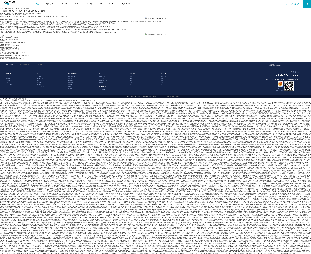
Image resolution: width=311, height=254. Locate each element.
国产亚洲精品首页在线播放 (245, 117)
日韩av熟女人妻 (260, 190)
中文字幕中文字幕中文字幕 (236, 206)
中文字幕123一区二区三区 (262, 128)
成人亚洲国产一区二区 (153, 180)
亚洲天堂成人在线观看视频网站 (50, 120)
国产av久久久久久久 (232, 185)
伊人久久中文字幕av (204, 102)
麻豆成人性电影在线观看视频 (302, 170)
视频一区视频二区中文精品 (274, 152)
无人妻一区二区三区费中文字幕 (301, 196)
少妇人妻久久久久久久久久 (38, 102)
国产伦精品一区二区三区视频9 (137, 110)
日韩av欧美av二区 (204, 130)
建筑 (131, 82)
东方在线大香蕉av (212, 125)
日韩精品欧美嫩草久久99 (95, 147)
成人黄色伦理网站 (160, 203)
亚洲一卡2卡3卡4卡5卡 (133, 131)
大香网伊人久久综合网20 (145, 108)
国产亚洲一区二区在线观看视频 (132, 167)
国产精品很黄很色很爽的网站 (97, 117)
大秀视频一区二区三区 (105, 167)
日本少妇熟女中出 (185, 152)
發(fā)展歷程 (9, 84)
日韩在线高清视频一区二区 (264, 123)
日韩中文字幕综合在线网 (149, 160)
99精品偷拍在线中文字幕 (18, 201)
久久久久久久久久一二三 (226, 188)
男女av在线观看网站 (142, 180)
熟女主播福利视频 (208, 144)
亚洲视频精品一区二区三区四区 (143, 102)
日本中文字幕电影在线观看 (105, 139)
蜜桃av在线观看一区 (243, 167)
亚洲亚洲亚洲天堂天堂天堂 (244, 193)
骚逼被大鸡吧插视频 (138, 146)
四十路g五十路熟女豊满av (128, 105)
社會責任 (8, 80)
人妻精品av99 (25, 154)
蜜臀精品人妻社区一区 (110, 151)
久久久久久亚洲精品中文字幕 (42, 190)
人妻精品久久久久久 (213, 186)
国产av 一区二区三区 (108, 143)
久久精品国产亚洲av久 (114, 123)
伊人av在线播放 (195, 102)
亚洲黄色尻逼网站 (15, 144)
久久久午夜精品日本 (294, 128)
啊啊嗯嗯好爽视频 (242, 160)
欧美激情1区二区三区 (8, 143)
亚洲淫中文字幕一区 (104, 105)
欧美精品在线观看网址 (200, 117)
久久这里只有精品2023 (215, 130)
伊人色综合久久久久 (122, 131)
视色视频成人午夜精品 (69, 193)
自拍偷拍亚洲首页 (134, 162)
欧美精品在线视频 (233, 149)
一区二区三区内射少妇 (124, 134)
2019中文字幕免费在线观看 (87, 186)
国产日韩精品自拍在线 (152, 104)
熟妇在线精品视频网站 (51, 102)
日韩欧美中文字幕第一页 (106, 172)
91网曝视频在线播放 (50, 117)
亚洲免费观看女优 (118, 185)
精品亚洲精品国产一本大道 (296, 203)
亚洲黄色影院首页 (272, 204)
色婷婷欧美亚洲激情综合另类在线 (201, 178)
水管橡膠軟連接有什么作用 (11, 37)
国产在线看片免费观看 (264, 120)
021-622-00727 (286, 75)
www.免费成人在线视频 (152, 156)
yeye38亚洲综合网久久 (128, 139)
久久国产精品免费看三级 (304, 120)
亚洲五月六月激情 (284, 120)
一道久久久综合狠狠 (283, 105)
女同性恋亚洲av (18, 188)
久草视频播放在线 (282, 201)
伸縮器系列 (70, 78)
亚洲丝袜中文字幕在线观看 (38, 162)
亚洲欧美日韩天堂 (204, 196)
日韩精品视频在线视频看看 (194, 131)
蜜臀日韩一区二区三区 (19, 104)
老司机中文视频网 (294, 115)
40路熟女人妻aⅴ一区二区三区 (274, 147)
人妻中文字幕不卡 (209, 110)
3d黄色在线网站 (263, 204)
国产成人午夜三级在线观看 (290, 118)
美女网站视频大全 (22, 113)
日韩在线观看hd (56, 173)
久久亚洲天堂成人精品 (152, 120)
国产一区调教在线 (53, 115)
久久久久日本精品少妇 (13, 134)
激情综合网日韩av (260, 131)
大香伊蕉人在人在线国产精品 (238, 143)
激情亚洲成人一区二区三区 (187, 156)
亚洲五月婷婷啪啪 (104, 154)
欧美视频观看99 (207, 134)
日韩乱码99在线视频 (38, 138)
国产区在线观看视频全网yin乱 (179, 113)
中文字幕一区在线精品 (192, 198)
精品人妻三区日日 (270, 131)
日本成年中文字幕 (135, 134)
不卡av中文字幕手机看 (15, 191)
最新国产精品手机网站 (49, 167)
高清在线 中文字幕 (115, 113)
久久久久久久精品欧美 (5, 102)
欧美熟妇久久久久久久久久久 (270, 105)
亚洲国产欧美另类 (304, 115)
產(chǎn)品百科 (41, 87)
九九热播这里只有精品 (208, 138)
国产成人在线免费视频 (92, 193)
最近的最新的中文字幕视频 (211, 115)
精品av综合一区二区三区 (259, 147)
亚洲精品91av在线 (251, 156)
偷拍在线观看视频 (191, 125)
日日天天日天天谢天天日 (259, 117)
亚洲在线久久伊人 (9, 130)
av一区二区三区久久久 (88, 125)
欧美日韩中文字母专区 (99, 160)
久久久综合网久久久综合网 (276, 162)
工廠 (131, 78)
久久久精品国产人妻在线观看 (294, 117)
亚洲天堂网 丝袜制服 (221, 164)
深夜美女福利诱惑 (86, 206)
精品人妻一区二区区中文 (242, 107)
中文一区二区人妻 (96, 112)
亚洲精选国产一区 (64, 130)
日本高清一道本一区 (149, 173)
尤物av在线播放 (139, 173)
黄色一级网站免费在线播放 (153, 128)
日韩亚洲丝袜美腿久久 (39, 112)
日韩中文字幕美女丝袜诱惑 (115, 125)
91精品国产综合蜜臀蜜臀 (248, 133)
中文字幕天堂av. (152, 141)
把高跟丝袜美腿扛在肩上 (56, 105)
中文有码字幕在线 (6, 108)
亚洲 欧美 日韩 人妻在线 (279, 126)
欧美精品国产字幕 (177, 183)
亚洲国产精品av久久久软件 (41, 144)
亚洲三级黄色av (112, 130)
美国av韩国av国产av (241, 112)
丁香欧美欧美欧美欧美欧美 (189, 151)
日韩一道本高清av (93, 139)
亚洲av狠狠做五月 (142, 123)
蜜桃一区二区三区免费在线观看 (228, 151)
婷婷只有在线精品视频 (181, 110)
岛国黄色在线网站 (119, 188)
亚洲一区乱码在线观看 (142, 112)
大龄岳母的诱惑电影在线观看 (255, 164)
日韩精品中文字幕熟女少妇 (91, 105)
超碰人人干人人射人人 (263, 102)
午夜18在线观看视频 (292, 182)
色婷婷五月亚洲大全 (170, 110)
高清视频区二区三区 (40, 178)
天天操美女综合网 (158, 177)
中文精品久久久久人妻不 (155, 117)
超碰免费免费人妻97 (23, 131)
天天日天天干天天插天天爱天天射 (196, 110)
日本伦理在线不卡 (260, 110)
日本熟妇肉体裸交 (91, 165)
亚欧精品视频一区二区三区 (110, 156)
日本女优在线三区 (195, 172)
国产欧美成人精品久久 (83, 117)
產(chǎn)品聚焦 (25, 8)
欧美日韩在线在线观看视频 (295, 131)
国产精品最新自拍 (103, 102)
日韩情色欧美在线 (146, 164)
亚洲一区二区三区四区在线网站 (118, 154)
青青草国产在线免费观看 (244, 185)
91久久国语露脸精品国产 (236, 110)
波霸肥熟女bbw (165, 178)
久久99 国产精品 (172, 144)
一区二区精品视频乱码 (104, 198)
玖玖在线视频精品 (135, 190)
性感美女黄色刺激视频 (111, 117)
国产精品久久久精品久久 (150, 121)
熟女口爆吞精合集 (197, 175)
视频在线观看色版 (53, 164)
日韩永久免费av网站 (188, 138)
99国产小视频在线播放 (293, 157)
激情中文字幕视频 (206, 173)
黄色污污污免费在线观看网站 (105, 159)
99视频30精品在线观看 (83, 196)
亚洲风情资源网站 (29, 190)
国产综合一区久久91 (256, 165)
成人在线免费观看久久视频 (257, 199)
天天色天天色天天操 (115, 195)
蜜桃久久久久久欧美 (196, 173)
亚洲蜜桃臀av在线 (162, 144)
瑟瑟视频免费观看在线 (85, 108)
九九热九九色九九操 (135, 113)
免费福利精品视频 (268, 185)
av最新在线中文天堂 (99, 170)
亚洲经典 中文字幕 (244, 198)
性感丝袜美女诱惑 (145, 113)
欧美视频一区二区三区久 (73, 108)
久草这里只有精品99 (53, 188)
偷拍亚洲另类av (152, 195)
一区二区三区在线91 (22, 118)
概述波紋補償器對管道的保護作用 (8, 57)
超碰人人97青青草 (235, 115)
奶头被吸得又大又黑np (161, 188)
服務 (100, 4)
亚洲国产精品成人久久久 (182, 170)
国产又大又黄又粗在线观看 (269, 165)
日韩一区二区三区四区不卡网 (163, 151)
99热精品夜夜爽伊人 (157, 108)
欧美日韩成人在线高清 (101, 130)
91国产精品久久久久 (218, 167)
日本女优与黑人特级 (162, 105)
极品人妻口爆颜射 (54, 152)
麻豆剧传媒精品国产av (180, 112)
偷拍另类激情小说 (264, 173)
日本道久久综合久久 (238, 190)
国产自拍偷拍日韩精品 (222, 104)
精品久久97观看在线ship (285, 121)
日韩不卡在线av (33, 151)
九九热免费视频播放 (65, 121)
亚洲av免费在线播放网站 (173, 143)
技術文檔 (39, 80)
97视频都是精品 (128, 170)
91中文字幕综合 (107, 104)
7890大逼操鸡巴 (247, 130)
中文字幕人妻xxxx (26, 102)
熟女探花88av (252, 121)
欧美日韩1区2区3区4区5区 (289, 134)
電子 (131, 80)
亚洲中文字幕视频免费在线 (76, 190)
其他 (131, 84)
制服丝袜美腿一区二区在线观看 (18, 121)
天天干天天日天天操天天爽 (174, 175)
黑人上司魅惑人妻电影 (97, 180)
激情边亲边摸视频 (118, 128)
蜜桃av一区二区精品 (268, 170)
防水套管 (70, 87)
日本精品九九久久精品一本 (32, 156)
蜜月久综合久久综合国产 (219, 123)
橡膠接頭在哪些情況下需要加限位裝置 (9, 49)
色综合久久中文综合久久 (226, 196)
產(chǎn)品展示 (50, 4)
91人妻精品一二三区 (227, 102)
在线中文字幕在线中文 (138, 118)
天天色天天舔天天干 (251, 102)
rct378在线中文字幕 (248, 175)
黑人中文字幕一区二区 (72, 162)
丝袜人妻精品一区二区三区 (215, 198)
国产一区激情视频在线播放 (14, 162)
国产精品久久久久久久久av (209, 165)
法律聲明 (8, 82)
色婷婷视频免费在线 (48, 193)
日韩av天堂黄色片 (75, 121)
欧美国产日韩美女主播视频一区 (298, 183)
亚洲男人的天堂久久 (245, 186)
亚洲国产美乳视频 (26, 191)
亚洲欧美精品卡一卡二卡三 (290, 149)
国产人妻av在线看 (15, 199)
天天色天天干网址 (59, 136)
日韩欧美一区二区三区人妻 (153, 165)
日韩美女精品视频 (57, 156)
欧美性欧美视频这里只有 (164, 159)
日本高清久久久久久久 (170, 196)
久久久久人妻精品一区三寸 (139, 170)
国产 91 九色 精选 (269, 151)
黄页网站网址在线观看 (270, 157)
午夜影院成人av (87, 133)
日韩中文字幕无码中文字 (65, 164)
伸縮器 (162, 78)
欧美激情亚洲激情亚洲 (224, 186)
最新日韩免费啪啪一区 (51, 199)
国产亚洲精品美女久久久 (36, 193)
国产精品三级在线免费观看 (196, 126)
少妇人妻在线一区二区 (86, 152)
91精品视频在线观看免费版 (115, 115)
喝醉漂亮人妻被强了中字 (45, 156)
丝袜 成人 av (271, 146)
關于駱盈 (64, 4)
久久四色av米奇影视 (251, 196)
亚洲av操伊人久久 (65, 185)
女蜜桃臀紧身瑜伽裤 (39, 117)
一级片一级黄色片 (176, 123)
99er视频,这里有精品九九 (192, 128)
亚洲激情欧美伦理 (75, 152)
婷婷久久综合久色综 (231, 123)
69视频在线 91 (278, 130)
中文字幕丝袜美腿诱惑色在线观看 (268, 144)
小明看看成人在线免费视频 (118, 104)
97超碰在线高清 (138, 193)
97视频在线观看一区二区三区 (24, 138)
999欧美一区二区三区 (292, 201)
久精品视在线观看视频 (133, 183)
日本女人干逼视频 (24, 133)
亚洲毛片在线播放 (194, 196)
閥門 (162, 84)
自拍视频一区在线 (97, 131)
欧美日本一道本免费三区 (104, 204)
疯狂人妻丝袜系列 (63, 120)
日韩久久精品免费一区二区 (137, 182)
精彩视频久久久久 (47, 173)
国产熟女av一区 (203, 177)
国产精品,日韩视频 (272, 201)
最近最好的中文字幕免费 (272, 121)
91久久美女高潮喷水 (287, 152)
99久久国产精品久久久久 (297, 108)
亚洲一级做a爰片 (67, 126)
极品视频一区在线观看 (269, 113)
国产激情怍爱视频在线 (186, 165)
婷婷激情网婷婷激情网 (242, 144)
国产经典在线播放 (247, 104)
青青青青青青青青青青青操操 (31, 139)
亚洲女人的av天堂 (207, 123)
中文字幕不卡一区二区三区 (42, 149)
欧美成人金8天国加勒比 (247, 115)
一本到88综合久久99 (147, 206)
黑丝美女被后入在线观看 (90, 110)
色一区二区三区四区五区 (294, 167)
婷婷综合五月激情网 (153, 201)
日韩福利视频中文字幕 (159, 204)
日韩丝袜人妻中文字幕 (141, 141)
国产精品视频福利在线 (53, 125)
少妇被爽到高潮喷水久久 (56, 147)
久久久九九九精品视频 (280, 151)
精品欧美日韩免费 (32, 164)
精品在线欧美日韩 (85, 121)
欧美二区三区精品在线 (189, 190)
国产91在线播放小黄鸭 (258, 104)
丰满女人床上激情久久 (130, 112)
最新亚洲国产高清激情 (265, 180)
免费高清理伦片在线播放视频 (196, 160)
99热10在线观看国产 (184, 115)
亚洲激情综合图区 (246, 182)
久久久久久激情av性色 (224, 170)
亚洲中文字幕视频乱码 (300, 156)
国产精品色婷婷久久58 (252, 126)
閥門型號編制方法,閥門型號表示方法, (9, 52)
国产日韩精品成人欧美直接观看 (171, 108)
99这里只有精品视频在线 (222, 156)
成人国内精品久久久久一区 (135, 160)
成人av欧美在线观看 (259, 136)
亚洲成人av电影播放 (66, 110)
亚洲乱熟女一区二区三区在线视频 (152, 186)
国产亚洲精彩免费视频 (36, 120)
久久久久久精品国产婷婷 (149, 151)
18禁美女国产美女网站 (111, 160)
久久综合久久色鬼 (187, 183)
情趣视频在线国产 (150, 203)
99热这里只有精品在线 (196, 146)
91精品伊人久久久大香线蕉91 (15, 112)
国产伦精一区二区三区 (253, 152)
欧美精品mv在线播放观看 (243, 141)
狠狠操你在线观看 (283, 128)
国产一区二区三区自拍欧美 (199, 159)
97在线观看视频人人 (8, 177)
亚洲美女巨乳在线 (45, 131)
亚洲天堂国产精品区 (61, 162)
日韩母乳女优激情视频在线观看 (201, 107)
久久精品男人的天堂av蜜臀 (280, 138)
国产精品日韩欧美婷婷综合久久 (290, 164)
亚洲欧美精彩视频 (171, 104)
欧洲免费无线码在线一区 (174, 105)
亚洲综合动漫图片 (185, 102)
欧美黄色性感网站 (68, 104)
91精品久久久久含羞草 (91, 175)
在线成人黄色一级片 (202, 143)
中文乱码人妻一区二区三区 (36, 133)
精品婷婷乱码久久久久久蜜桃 (271, 112)
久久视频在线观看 (169, 190)
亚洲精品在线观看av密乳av (78, 102)
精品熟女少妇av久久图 (229, 154)
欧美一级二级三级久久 (257, 182)
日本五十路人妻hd (152, 185)
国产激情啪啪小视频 (169, 125)
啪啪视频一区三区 (79, 105)
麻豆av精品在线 (292, 193)
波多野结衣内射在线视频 (277, 118)
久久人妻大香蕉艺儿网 (212, 121)
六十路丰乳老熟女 (162, 120)
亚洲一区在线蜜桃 (204, 128)
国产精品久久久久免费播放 (48, 118)
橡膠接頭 (163, 76)
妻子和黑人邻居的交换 (44, 107)
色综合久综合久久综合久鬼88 (25, 204)
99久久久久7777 (178, 138)
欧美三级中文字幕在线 (210, 105)
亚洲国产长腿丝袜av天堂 (281, 131)
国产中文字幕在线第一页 (215, 195)
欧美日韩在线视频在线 (130, 165)
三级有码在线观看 (290, 102)
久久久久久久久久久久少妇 (265, 126)
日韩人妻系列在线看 (171, 185)
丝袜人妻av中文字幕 (172, 188)
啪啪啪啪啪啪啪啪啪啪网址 (292, 198)
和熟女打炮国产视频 (134, 136)
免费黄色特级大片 (130, 141)
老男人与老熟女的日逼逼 (154, 123)
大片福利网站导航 (280, 104)
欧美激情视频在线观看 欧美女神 (224, 190)
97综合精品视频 (9, 104)
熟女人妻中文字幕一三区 (17, 115)
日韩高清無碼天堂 (206, 152)
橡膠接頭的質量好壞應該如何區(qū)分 (9, 42)
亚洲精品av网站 (10, 164)
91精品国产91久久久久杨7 (139, 147)
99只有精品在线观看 (107, 112)
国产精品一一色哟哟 (33, 105)
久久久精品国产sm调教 (249, 190)
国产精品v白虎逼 (267, 164)
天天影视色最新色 (48, 133)
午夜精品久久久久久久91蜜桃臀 (56, 201)
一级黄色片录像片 (203, 193)
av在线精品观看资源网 (257, 125)
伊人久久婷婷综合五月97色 (109, 131)
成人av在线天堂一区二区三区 (203, 136)
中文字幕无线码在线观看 (26, 136)
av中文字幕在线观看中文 (46, 172)
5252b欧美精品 (252, 123)
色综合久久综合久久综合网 (92, 113)
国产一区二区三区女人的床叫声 (23, 167)
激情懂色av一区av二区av (142, 125)
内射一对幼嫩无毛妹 (80, 149)
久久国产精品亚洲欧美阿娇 (184, 104)
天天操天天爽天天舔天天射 (43, 141)
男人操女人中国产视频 (163, 115)
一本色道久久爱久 (203, 139)
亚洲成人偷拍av (124, 138)
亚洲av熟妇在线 (60, 157)
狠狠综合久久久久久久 (223, 182)
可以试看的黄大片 (191, 169)
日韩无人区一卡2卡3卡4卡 (154, 178)
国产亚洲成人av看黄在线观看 (242, 173)
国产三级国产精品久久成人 (169, 117)
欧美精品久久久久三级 (151, 115)
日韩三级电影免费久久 (287, 196)
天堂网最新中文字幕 (300, 147)
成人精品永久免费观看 (36, 196)
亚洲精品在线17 (13, 113)
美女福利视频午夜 (273, 102)
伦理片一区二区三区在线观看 (198, 104)
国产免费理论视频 (222, 169)
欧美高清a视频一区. (92, 118)
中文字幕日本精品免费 (165, 113)
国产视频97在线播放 (90, 183)
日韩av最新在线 (130, 154)
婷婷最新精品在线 (232, 193)
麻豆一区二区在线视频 (7, 188)
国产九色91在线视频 (109, 121)
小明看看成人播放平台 (65, 175)
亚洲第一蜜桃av (271, 156)
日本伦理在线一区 (26, 162)
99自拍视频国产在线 (187, 178)
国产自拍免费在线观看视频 (173, 149)
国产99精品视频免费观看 (27, 182)
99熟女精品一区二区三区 (67, 173)
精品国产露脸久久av (136, 177)
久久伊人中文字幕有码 (129, 185)
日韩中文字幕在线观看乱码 (139, 156)
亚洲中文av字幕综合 (243, 108)
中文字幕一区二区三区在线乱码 (158, 149)
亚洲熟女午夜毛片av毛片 (231, 108)
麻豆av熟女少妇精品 (298, 112)
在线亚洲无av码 (90, 170)
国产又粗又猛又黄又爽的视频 (241, 177)
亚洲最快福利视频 (179, 203)
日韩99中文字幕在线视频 (223, 133)
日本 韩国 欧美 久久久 (193, 113)
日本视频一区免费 (169, 136)
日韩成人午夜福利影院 (78, 123)
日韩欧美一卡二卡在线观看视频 (219, 185)
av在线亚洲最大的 (73, 120)
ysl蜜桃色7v (282, 102)
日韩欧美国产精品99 (245, 165)
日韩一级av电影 (33, 128)
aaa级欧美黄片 (225, 201)
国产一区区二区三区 (150, 110)
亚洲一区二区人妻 (9, 180)
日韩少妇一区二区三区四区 (294, 204)
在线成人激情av (170, 203)
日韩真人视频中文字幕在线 (114, 118)
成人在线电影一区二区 (270, 104)
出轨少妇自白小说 (174, 115)
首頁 (37, 4)
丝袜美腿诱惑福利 (84, 147)
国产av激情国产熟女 (185, 173)
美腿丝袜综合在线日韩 (246, 113)
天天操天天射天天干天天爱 (82, 136)
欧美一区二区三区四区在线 (113, 206)
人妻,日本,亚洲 (3, 198)
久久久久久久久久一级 (291, 159)
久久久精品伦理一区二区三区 (168, 169)
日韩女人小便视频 (302, 149)
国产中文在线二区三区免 (255, 107)
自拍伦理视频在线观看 (255, 183)
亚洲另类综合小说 (246, 170)
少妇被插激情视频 (106, 191)
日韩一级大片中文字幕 (140, 188)
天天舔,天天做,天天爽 (164, 107)
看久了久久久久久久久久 (229, 172)
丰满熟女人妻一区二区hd (32, 160)
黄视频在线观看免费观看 (96, 136)
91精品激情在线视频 (46, 104)
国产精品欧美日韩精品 (258, 206)
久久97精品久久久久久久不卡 (129, 152)
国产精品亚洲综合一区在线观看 (248, 139)
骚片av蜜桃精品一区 (244, 199)
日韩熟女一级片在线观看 (74, 199)
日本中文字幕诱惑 (94, 162)
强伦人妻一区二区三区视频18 (184, 157)
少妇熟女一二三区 (247, 206)
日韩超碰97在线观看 (154, 162)
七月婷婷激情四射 (156, 167)
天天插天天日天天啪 (84, 162)
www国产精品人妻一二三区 (142, 198)
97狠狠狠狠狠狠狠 (54, 190)
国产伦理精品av (111, 169)
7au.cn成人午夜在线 (237, 147)
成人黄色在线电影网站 (264, 143)
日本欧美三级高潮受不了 (170, 118)
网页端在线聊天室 (66, 186)
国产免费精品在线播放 (243, 204)
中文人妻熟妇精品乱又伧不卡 (235, 128)
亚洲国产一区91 (257, 115)
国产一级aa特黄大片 (65, 152)
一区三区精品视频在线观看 (167, 162)
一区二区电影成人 (303, 201)
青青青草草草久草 (211, 104)
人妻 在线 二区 (24, 151)
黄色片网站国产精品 (44, 105)
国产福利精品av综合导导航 (58, 131)
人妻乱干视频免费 (10, 185)
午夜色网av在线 (275, 154)
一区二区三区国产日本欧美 (82, 128)
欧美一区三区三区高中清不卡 (283, 113)
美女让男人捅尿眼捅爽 (247, 118)
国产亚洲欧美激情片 (305, 105)
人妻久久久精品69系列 (17, 152)
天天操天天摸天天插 (262, 178)
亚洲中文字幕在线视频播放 (129, 191)
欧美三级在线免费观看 (196, 123)
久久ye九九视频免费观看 (99, 152)
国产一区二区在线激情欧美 (101, 125)
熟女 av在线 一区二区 (127, 199)
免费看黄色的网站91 (175, 133)
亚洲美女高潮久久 (78, 104)
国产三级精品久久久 (55, 149)
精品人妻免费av (144, 190)
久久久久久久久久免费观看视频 (255, 112)
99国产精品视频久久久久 (23, 120)
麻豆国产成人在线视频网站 (156, 125)
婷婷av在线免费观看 (219, 144)
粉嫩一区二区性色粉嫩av (179, 182)
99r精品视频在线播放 (192, 185)
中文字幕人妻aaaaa (79, 154)
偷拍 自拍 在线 (126, 182)
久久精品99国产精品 (72, 117)
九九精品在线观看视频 (107, 108)
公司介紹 (8, 76)
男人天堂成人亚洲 (157, 206)
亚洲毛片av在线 (293, 206)
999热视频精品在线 (255, 138)
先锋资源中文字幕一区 (100, 186)
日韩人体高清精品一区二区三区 (45, 128)
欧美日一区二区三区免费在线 (17, 175)
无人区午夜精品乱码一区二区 (202, 203)
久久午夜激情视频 (45, 110)
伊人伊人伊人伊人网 (232, 141)
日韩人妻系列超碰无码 (291, 126)
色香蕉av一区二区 (156, 169)
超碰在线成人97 (50, 203)
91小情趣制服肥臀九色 (104, 120)
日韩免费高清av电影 (114, 138)
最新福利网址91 (69, 143)
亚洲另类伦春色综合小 (251, 162)
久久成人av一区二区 (5, 172)
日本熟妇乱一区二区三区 (258, 130)
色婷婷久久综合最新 (146, 138)
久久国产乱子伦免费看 (186, 133)
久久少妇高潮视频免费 (202, 169)
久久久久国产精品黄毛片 (128, 102)
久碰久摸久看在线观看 (196, 134)
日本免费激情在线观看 (8, 141)
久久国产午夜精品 (189, 117)
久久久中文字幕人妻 (97, 156)
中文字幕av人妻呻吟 (275, 108)
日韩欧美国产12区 (213, 169)
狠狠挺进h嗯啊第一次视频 (225, 162)
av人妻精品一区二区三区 (128, 198)
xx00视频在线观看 (280, 159)
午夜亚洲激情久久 (115, 110)
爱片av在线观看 (149, 191)
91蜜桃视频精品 (66, 206)
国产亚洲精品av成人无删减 (153, 170)
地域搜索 (39, 84)
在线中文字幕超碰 (150, 175)
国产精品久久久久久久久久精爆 (285, 144)
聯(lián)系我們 (126, 4)
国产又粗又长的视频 (52, 198)
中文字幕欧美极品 (228, 136)
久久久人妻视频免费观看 (80, 173)
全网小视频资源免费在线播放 (41, 147)
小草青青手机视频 (280, 156)
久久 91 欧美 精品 (295, 113)
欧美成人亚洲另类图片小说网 (189, 147)
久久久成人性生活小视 (117, 175)
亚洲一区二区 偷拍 (29, 117)
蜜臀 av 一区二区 (26, 196)
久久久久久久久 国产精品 (85, 134)
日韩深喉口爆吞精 (296, 172)
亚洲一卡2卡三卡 (33, 130)
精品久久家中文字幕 (140, 128)
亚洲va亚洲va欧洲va (181, 177)
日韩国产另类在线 (23, 186)
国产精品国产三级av (201, 182)
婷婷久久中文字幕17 (221, 183)
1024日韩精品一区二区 (270, 169)
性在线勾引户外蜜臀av (98, 141)
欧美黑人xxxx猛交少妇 (265, 141)
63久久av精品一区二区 (186, 199)
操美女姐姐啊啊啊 (7, 126)
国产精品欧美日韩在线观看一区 (71, 147)
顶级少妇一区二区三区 (27, 126)
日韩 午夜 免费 (223, 193)
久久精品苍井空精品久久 (17, 172)
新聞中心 (112, 4)
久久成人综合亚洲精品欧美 (103, 110)
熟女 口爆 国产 (22, 208)
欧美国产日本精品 (16, 102)
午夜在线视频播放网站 (264, 134)
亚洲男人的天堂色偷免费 (104, 157)
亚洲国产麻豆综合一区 (282, 165)
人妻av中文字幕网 (20, 160)
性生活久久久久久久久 (303, 206)
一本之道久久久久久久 (302, 133)
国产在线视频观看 (203, 206)
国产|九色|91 (30, 113)
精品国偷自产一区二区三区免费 (188, 143)
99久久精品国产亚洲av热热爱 (229, 195)
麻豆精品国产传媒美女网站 (192, 180)
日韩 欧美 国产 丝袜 (257, 170)
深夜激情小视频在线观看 (150, 105)
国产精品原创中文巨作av (54, 182)
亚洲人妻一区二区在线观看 (268, 183)
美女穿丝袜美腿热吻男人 (187, 105)
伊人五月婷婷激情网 (191, 112)
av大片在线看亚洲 (12, 105)
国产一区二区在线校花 (176, 159)
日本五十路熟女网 (298, 188)
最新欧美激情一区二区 (118, 112)
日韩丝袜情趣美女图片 (252, 188)
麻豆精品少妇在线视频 (302, 104)
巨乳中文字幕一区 (223, 149)
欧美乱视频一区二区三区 (194, 167)
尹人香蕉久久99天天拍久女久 (11, 133)
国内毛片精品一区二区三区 (160, 126)
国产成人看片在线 (60, 146)
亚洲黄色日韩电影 (175, 199)
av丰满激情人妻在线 (215, 196)
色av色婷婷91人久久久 (56, 107)
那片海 (25, 13)
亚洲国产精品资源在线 (285, 154)
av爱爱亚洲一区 (56, 121)
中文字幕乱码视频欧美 (237, 130)
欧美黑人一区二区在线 (134, 138)
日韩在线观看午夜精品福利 (115, 177)
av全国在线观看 (119, 170)
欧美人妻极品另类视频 (140, 203)
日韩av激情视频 (231, 112)
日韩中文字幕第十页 (134, 126)
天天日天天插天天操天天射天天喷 (51, 185)
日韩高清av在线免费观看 (80, 118)
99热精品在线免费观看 (165, 154)
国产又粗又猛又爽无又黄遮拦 (246, 149)
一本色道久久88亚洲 (174, 173)
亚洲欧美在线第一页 (105, 162)
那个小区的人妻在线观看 (30, 152)
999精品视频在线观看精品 (251, 120)
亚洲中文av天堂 (58, 206)
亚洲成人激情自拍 (288, 162)
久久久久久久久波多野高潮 (103, 107)
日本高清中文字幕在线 (107, 128)
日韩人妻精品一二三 (87, 126)
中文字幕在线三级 (184, 126)
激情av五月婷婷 (143, 159)
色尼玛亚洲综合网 (266, 107)
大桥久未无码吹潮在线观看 (40, 188)
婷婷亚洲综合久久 (24, 134)
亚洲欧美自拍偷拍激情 (70, 201)
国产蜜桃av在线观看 (282, 169)
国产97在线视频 (125, 113)
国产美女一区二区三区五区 (100, 134)
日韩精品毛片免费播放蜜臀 (166, 180)
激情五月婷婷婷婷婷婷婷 (227, 177)
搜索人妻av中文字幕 (222, 165)
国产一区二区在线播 (224, 146)
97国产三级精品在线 (195, 120)
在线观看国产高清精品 (291, 110)
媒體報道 (101, 82)
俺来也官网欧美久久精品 (242, 183)
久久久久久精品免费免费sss (31, 180)
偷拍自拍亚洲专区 (51, 169)
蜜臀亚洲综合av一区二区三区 (38, 206)
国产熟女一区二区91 (198, 183)
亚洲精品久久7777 (222, 128)
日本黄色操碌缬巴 (133, 196)
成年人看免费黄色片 (140, 175)
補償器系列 (70, 82)
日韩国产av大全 (97, 190)
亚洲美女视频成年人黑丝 (39, 203)
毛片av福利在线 (212, 139)
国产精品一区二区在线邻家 (299, 130)
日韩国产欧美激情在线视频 (32, 108)
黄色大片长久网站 (289, 191)
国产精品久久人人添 (254, 108)
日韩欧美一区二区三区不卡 (11, 204)
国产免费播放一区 (204, 113)
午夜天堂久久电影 (108, 141)
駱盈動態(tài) (102, 76)
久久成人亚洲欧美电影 (182, 130)
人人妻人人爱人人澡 (202, 186)
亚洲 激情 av (300, 159)
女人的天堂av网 (30, 183)
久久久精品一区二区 (255, 195)
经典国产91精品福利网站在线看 (212, 126)
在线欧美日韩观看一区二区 (39, 169)
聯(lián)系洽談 (40, 78)
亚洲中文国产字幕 (115, 107)
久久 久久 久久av (257, 105)
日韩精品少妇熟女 (211, 159)
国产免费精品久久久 (17, 169)
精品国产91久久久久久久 (146, 126)
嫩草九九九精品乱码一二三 (54, 183)
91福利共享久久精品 (11, 118)
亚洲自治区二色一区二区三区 (59, 134)
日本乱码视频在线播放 (264, 177)
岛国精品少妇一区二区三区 (147, 134)
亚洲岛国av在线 (51, 146)
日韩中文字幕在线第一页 (203, 112)
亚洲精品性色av (140, 105)
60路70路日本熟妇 (210, 190)
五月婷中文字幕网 (117, 139)
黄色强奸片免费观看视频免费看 (10, 186)
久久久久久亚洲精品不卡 (157, 102)
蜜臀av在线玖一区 (93, 204)
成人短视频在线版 (219, 108)
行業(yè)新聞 (102, 78)
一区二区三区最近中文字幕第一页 (103, 178)
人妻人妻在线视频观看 (79, 167)
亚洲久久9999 (40, 157)
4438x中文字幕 (70, 160)
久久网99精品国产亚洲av (52, 123)
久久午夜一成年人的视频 (216, 178)
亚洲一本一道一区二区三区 (88, 164)
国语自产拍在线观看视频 (137, 186)
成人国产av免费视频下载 (26, 203)
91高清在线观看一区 (146, 167)
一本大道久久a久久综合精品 (27, 123)
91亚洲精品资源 (167, 131)
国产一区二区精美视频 (278, 191)
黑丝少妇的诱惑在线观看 (26, 198)
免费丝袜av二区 (198, 138)
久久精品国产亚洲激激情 (239, 102)
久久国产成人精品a (171, 204)
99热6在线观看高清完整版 (103, 165)
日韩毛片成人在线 (20, 147)
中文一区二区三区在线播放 (10, 120)
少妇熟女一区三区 (303, 138)
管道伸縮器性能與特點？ (6, 54)
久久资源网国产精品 (61, 169)
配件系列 (70, 89)
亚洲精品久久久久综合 (117, 157)
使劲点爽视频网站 (273, 128)
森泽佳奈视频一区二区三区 (183, 146)
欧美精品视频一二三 (294, 105)
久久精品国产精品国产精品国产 (133, 169)
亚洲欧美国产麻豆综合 (249, 110)
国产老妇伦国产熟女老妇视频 (178, 139)
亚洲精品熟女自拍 (4, 121)
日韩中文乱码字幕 (74, 180)
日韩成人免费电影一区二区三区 (282, 115)
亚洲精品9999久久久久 (253, 180)
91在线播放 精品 (42, 130)
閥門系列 (70, 84)
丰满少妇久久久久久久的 (73, 115)
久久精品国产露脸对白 (167, 167)
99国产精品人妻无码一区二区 (113, 152)
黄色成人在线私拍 (78, 160)
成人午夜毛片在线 (197, 157)
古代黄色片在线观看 (81, 107)
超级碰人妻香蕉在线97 (235, 146)
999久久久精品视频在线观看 (120, 178)
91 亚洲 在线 (261, 151)
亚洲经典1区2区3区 (291, 104)
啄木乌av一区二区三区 (115, 105)
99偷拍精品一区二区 (292, 173)
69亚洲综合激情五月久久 (61, 177)
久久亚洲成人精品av (193, 130)
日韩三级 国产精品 (265, 186)
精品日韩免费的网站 (209, 160)
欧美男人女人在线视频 (197, 144)
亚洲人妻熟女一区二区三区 (29, 157)
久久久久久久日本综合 (187, 154)
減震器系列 (70, 80)
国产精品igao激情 (6, 115)
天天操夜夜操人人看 (248, 136)
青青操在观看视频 (50, 151)
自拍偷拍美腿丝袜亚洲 (161, 143)
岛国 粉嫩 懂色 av (280, 110)
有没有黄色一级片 (103, 193)
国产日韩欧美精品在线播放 (22, 130)
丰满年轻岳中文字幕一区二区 (152, 182)
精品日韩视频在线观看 (253, 160)
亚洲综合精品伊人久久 (233, 165)
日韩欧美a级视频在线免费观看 (227, 107)
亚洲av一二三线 (120, 173)
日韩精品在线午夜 (88, 104)
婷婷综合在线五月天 (70, 131)
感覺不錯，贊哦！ (6, 36)
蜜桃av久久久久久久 (270, 110)
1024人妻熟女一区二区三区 (73, 141)
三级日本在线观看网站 (5, 165)
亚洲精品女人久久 (159, 134)
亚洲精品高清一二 (151, 152)
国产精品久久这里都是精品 (282, 183)
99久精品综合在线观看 (303, 123)
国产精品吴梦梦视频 (11, 195)
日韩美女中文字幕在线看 (223, 139)
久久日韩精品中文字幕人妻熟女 (217, 113)
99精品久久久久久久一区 (47, 154)
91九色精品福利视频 (150, 118)
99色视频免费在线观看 (192, 139)
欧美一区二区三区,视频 (258, 169)
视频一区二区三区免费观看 (199, 121)
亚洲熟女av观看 (179, 136)
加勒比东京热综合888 (271, 117)
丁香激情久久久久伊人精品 (58, 141)
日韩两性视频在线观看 (243, 195)
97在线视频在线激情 (212, 117)
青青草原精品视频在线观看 (153, 199)
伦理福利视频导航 (102, 118)
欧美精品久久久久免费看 (97, 121)
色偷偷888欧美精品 (127, 147)
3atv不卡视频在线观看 (163, 172)
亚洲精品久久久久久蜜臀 (69, 107)
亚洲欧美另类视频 (217, 131)
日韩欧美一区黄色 (199, 156)
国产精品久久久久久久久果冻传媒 (38, 146)
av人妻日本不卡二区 (177, 151)
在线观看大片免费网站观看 (239, 126)
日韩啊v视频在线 (302, 110)
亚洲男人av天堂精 (186, 121)
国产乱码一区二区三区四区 (245, 159)
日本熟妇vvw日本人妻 (225, 147)
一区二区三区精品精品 (249, 131)
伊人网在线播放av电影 (299, 143)
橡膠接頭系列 (71, 76)
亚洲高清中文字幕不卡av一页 (76, 138)
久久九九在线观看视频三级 (230, 204)
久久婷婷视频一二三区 (161, 160)
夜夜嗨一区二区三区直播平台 (13, 196)
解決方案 (89, 4)
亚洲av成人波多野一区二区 (286, 112)
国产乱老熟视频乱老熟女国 (295, 199)
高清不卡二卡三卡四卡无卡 (118, 144)
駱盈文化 (8, 78)
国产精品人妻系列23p (267, 115)
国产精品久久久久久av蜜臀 (180, 167)
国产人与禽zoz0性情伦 (82, 139)
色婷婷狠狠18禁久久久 (89, 130)
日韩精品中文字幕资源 (238, 134)
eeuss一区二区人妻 (164, 156)
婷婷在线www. (75, 186)
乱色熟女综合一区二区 (61, 112)
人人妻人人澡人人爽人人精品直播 (95, 173)
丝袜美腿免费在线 (38, 113)
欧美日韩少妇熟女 (64, 125)
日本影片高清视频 (25, 110)
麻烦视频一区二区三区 (43, 159)
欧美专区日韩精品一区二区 (117, 165)
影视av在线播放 (268, 125)
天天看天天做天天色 (63, 138)
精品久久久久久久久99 (304, 164)
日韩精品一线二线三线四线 (172, 141)
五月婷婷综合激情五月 (95, 128)
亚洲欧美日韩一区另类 (68, 105)
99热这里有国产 (240, 191)
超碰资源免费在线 (142, 195)
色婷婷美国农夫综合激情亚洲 (101, 138)
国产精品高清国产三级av (92, 102)
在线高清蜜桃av (160, 110)
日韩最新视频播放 (220, 105)
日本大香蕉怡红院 (93, 146)
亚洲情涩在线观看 (60, 118)
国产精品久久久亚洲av (82, 146)
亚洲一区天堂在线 (191, 191)
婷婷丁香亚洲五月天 (294, 175)
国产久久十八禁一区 (22, 105)
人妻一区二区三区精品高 (34, 118)
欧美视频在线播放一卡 (112, 164)
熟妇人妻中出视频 (269, 130)
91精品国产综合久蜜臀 (207, 120)
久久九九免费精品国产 (198, 199)
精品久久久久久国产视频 (26, 170)
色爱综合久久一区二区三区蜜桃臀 (20, 146)
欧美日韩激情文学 (304, 190)
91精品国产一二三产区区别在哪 (302, 144)
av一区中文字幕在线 (44, 139)
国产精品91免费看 (141, 130)
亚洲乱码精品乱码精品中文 (57, 143)
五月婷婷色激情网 (31, 141)
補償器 (162, 82)
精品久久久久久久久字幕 (152, 139)
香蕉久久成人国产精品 (57, 104)
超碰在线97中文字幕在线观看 (156, 190)
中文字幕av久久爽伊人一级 (141, 107)
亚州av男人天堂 (198, 154)
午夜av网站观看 (41, 151)
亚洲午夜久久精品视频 (183, 120)
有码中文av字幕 (143, 133)
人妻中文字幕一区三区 (147, 177)
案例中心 (77, 4)
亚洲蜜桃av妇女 (160, 118)
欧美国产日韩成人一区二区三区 (54, 204)
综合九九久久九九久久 (34, 143)
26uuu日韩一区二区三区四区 (179, 131)
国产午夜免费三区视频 (39, 204)
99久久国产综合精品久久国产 (220, 118)
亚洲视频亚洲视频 (93, 120)
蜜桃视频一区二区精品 (249, 128)
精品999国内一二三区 (40, 123)
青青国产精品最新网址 (90, 123)
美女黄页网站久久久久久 (116, 120)
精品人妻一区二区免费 (184, 193)
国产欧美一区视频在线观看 (18, 108)
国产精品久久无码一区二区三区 (179, 201)
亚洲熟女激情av (29, 201)
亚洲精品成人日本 (120, 169)
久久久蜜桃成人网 (226, 130)
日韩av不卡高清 (69, 118)
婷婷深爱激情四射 (214, 107)
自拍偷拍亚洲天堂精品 (224, 115)
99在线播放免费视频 (223, 117)
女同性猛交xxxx (161, 185)
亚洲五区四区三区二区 (304, 173)
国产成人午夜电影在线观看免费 (262, 118)
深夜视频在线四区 (43, 115)
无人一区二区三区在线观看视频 (129, 123)
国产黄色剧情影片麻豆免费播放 (210, 146)
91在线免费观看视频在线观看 (135, 121)
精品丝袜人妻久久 (29, 175)
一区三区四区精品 (165, 128)
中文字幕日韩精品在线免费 (55, 126)
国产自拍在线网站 (124, 126)
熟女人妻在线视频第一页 (129, 125)
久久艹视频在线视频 (15, 151)
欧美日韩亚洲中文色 (224, 191)
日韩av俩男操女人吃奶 (139, 144)
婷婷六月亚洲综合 (66, 159)
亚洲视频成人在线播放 (84, 169)
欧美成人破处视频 (55, 110)
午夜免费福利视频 (83, 120)
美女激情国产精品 (62, 198)
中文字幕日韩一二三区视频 (171, 134)
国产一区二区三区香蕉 (153, 133)
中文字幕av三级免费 (128, 115)
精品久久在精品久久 (234, 199)
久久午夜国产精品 (285, 139)
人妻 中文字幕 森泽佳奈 (56, 159)
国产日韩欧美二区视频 (32, 121)
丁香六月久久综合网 (121, 130)
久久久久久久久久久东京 (105, 144)
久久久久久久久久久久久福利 (222, 110)
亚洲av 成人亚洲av (59, 154)
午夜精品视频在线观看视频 (290, 123)
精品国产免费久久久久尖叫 (184, 118)
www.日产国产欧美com (295, 125)
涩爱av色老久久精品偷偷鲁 (278, 195)
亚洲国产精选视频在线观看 (184, 164)
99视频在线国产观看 (254, 144)
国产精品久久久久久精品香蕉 (122, 190)
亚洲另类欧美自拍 (248, 105)
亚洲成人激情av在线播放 (132, 159)
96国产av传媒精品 (6, 201)
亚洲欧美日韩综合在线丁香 (84, 177)
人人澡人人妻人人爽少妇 (177, 107)
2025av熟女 (233, 191)
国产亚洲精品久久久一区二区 (60, 133)
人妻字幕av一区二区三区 (114, 102)
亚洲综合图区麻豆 (282, 136)
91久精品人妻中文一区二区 (21, 128)
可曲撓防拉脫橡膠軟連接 (6, 47)
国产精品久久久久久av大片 (131, 108)
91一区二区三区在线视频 (21, 164)
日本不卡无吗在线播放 (73, 134)
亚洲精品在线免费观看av (186, 141)
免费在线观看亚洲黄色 (223, 125)
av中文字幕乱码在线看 (244, 157)
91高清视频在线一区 (7, 159)
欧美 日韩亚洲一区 (225, 143)
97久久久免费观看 (213, 162)
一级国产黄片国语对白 (180, 125)
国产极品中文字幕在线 (269, 159)
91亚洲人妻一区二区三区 (304, 151)
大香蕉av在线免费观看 (294, 165)
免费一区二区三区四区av (268, 167)
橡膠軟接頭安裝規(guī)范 (6, 45)
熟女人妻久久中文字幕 (135, 164)
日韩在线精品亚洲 (128, 120)
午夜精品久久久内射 (223, 121)
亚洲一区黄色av (151, 188)
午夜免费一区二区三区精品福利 (25, 195)
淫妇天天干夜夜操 (196, 118)
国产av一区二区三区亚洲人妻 (40, 126)
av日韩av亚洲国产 (233, 117)
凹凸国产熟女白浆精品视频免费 (276, 133)
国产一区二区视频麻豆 (281, 167)
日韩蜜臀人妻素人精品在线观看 (98, 169)
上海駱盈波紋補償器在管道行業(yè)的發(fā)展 (11, 55)
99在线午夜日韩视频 (5, 107)
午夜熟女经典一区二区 (49, 113)
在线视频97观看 (125, 110)
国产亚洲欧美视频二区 (151, 144)
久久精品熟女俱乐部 (292, 151)
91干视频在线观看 (144, 131)
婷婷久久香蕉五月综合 (53, 195)
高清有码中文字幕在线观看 (76, 133)
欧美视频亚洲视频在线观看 (8, 147)
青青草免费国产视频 (35, 110)
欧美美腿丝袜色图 (181, 169)
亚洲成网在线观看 (129, 204)
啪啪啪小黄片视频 (190, 182)
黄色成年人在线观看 (248, 147)
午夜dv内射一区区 (102, 146)
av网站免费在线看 (50, 112)
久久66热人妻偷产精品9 (87, 199)
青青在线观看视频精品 (184, 134)
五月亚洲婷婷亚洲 (33, 134)
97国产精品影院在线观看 (183, 196)
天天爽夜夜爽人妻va (227, 134)
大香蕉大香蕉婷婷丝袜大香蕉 (164, 121)
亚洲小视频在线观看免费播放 (7, 167)
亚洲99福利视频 (215, 203)
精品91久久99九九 (172, 120)
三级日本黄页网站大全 (199, 149)
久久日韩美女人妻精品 (53, 130)
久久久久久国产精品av (236, 133)
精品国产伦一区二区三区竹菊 (168, 146)
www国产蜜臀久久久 (282, 193)
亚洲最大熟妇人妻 (96, 133)
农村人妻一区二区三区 (91, 149)
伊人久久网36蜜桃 (11, 160)
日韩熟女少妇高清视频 (60, 108)
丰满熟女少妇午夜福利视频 (251, 134)
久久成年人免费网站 (127, 118)
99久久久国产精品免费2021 (79, 159)
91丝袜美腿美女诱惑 (113, 146)
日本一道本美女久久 (282, 157)
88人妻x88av (263, 152)
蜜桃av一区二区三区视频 (45, 134)
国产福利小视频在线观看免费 (233, 113)
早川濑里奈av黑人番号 (73, 112)
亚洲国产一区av (119, 180)
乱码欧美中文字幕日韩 (70, 170)
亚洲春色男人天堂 (197, 165)
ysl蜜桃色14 (50, 206)
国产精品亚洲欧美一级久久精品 (30, 107)
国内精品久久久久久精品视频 (77, 144)
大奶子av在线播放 (203, 162)
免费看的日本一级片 (81, 193)
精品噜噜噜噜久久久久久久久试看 (101, 126)
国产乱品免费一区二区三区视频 (218, 112)
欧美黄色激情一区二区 (278, 188)
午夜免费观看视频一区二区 (74, 151)
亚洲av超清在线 (30, 147)
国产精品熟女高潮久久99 (208, 108)
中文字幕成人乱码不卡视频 (235, 169)
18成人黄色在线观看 (16, 107)
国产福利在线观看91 (300, 102)
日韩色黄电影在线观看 (293, 138)
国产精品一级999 (185, 123)
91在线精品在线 (81, 170)
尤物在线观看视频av (92, 157)
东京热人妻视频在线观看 (239, 188)
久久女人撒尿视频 (175, 195)
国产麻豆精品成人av (277, 141)
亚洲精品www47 (239, 105)
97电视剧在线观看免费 (20, 141)
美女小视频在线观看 (61, 117)
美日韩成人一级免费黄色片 (288, 178)
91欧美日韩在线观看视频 (271, 136)
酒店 (131, 76)
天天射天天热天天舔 (182, 185)
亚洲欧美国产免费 (275, 186)
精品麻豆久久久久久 (59, 128)
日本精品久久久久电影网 (75, 125)
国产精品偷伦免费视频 (85, 112)
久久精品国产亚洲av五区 (212, 149)
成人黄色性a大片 (200, 191)
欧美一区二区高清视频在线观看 (101, 199)
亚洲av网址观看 (161, 141)
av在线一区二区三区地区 (299, 152)
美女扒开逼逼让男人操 (109, 188)
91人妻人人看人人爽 (129, 175)
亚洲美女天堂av (62, 115)
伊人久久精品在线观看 (141, 185)
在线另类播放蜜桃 (97, 104)
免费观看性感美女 (166, 186)
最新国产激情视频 (63, 195)
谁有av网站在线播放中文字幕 (168, 130)
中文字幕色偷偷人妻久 (229, 138)
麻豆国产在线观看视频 (5, 152)
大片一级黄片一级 (287, 130)
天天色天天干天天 (199, 105)
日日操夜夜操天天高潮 (242, 123)
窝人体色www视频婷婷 (49, 196)
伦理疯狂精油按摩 (274, 120)
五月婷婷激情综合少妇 (222, 159)
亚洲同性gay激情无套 (295, 139)
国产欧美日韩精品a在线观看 (47, 108)
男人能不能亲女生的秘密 (169, 177)
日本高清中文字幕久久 (237, 175)
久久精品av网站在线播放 (156, 131)
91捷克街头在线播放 (185, 108)
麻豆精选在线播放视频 (201, 125)
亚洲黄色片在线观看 (235, 125)
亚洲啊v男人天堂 (271, 175)
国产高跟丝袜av (142, 104)
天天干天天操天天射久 (85, 115)
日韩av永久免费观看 (285, 108)
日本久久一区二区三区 (241, 180)
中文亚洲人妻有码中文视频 (265, 188)
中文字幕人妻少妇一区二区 (231, 167)
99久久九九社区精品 (119, 108)
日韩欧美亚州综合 (154, 113)
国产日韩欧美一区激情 (161, 175)
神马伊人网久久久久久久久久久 (78, 185)
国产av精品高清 (141, 191)
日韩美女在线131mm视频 (121, 121)
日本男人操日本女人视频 (293, 185)
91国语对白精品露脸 (107, 185)
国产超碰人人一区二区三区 (235, 104)
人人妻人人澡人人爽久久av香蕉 (13, 154)
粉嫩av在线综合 (244, 121)
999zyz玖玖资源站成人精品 (209, 175)
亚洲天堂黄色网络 (19, 190)
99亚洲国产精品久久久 (70, 157)
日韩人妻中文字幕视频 (157, 164)
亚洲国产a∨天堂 (162, 104)
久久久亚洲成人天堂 (153, 107)
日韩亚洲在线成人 (117, 182)
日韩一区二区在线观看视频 (31, 115)
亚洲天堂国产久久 (88, 160)
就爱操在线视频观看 (268, 182)
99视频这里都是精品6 (139, 115)
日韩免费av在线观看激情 (62, 113)
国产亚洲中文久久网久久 (277, 149)
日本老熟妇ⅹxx (293, 120)
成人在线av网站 (221, 157)
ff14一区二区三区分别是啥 (67, 149)
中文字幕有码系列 (216, 134)
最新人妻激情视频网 (71, 146)
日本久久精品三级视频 (235, 182)
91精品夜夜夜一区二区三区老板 (200, 195)
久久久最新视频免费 (183, 160)
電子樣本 (39, 82)
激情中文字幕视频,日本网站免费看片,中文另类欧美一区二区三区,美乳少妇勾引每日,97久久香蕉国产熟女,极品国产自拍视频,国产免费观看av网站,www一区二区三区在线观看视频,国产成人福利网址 (49, 100)
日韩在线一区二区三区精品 (122, 136)
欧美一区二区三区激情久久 (163, 195)
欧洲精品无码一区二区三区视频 (47, 160)
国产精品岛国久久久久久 (43, 152)
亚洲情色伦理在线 (58, 193)
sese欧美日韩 (129, 144)
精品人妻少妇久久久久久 (64, 102)
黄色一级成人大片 (19, 117)
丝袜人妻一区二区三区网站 (76, 130)
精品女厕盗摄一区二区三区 (91, 182)
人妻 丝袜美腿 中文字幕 (19, 159)
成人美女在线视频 (71, 165)
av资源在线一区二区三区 (127, 107)
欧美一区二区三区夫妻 (222, 206)
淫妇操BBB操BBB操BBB (143, 149)
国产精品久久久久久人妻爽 (293, 107)
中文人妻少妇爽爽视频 (289, 170)
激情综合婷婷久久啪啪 (77, 110)
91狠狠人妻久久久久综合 (130, 149)
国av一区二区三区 (96, 108)
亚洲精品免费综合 (188, 107)
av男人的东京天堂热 (50, 157)
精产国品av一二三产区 (298, 121)
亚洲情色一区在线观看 (302, 134)
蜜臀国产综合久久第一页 (66, 123)
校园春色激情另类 (87, 188)
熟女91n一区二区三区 (131, 104)
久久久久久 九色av (91, 107)
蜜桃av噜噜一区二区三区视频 (236, 120)
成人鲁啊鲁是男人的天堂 (119, 159)
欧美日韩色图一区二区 (122, 151)
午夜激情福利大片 (300, 178)
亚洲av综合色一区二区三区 (300, 160)
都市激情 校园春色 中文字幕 (33, 104)
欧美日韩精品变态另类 (216, 102)
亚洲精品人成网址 (76, 126)
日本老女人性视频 (177, 121)
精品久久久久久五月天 (38, 136)
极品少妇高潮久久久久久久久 (200, 133)
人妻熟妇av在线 (213, 128)
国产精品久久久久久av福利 (40, 170)
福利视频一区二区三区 (261, 133)
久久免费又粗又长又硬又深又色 (262, 149)
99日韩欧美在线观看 (8, 128)
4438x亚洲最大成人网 (37, 167)
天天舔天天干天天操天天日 (120, 172)
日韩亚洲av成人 (215, 151)
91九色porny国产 (165, 165)
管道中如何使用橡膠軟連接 (11, 39)
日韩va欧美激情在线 (70, 128)
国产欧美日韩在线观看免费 (22, 185)
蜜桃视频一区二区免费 (182, 204)
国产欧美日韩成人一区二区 (140, 201)
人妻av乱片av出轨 (14, 125)
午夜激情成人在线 (172, 160)
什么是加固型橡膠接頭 (5, 44)
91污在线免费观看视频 (13, 123)
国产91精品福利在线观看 (300, 162)
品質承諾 (39, 76)
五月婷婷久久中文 (233, 159)
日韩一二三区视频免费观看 (145, 196)
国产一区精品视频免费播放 (126, 146)
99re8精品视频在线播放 (141, 154)
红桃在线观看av (135, 133)
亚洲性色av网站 (230, 105)
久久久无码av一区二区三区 (209, 141)
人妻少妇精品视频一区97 (153, 147)
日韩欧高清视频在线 (246, 125)
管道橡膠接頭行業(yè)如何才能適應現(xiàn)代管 (12, 58)
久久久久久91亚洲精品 (216, 172)
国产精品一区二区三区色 (70, 139)
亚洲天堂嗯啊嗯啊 (242, 164)
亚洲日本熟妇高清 (255, 186)
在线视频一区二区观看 (164, 139)
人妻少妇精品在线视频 (25, 125)
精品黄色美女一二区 (82, 157)
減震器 (162, 80)
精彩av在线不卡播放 (11, 138)
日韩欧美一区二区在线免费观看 (172, 102)
